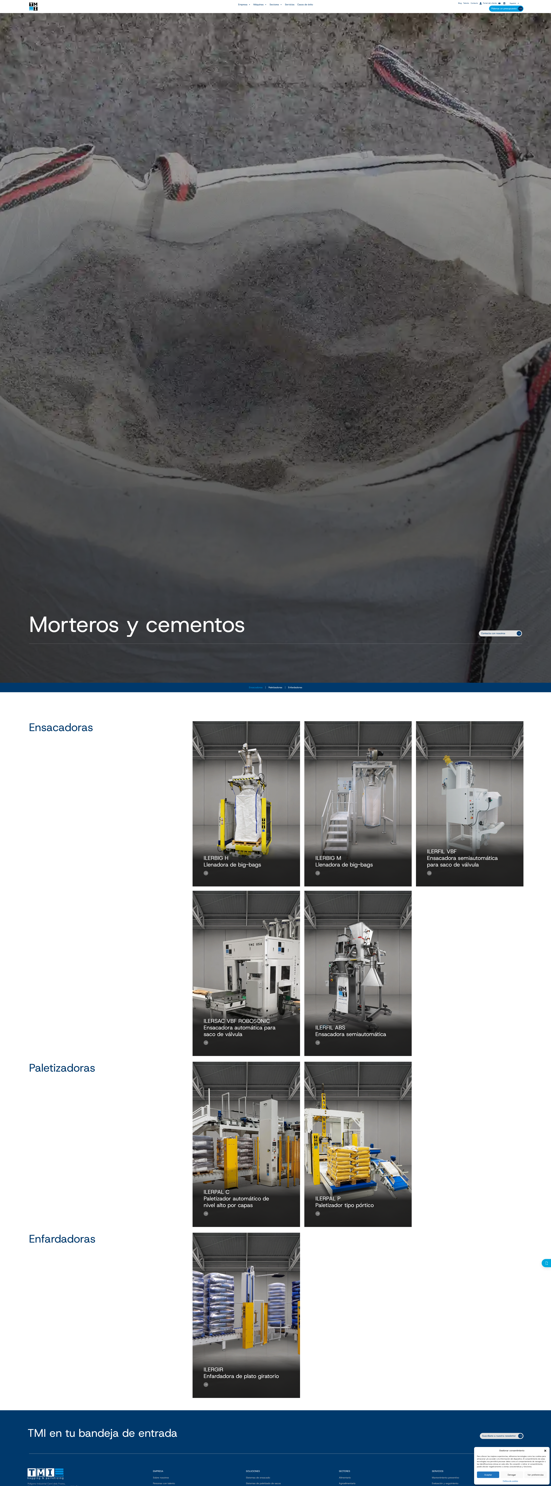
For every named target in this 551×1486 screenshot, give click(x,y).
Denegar (512, 1474)
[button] (545, 1450)
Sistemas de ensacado (258, 1477)
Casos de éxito (305, 4)
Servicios (289, 4)
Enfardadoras (295, 687)
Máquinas (258, 4)
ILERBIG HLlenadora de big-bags (232, 861)
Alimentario (345, 1477)
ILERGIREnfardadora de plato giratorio (241, 1373)
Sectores (274, 4)
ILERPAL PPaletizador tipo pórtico (344, 1202)
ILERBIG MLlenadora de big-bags (344, 861)
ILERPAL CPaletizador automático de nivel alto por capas (236, 1198)
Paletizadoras (275, 687)
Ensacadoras (256, 687)
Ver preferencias (535, 1474)
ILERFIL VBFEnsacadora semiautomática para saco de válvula (462, 858)
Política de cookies (510, 1481)
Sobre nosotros (161, 1477)
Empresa (242, 4)
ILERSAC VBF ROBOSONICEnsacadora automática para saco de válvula (240, 1027)
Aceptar (488, 1474)
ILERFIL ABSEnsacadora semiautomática (350, 1031)
